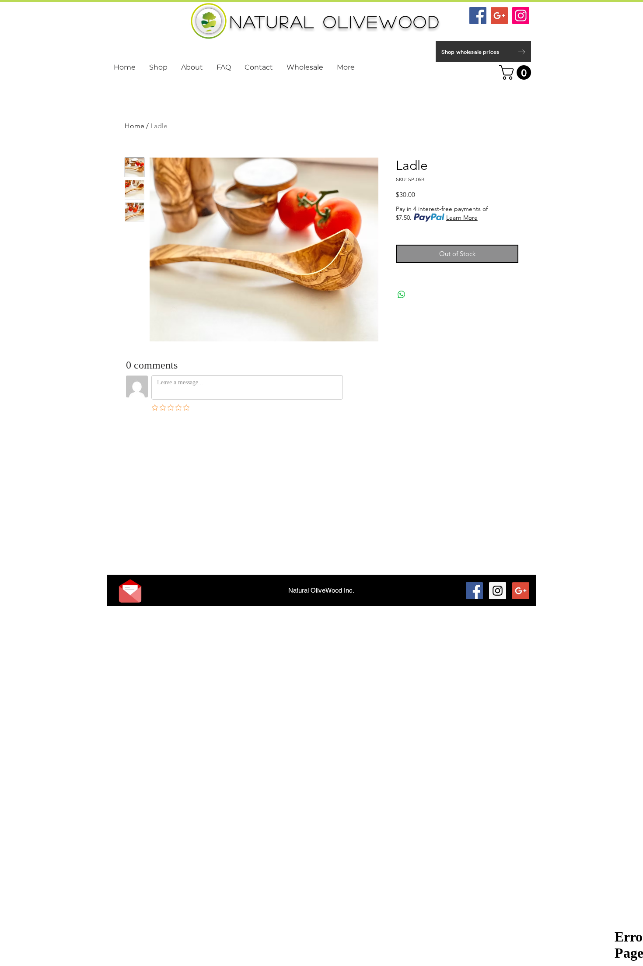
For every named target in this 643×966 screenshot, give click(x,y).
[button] (517, 72)
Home (134, 126)
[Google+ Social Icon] (499, 15)
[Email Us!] (130, 590)
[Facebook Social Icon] (477, 15)
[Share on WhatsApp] (401, 294)
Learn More (462, 217)
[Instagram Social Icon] (520, 15)
